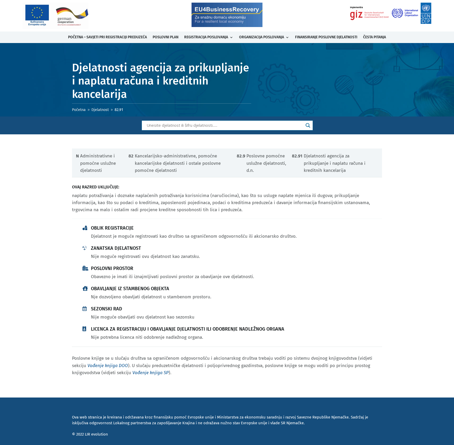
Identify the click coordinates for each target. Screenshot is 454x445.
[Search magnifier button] (308, 125)
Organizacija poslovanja (261, 37)
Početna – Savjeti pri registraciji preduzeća (107, 37)
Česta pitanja (374, 37)
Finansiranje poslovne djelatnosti (326, 37)
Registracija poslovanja (206, 37)
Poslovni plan (165, 37)
